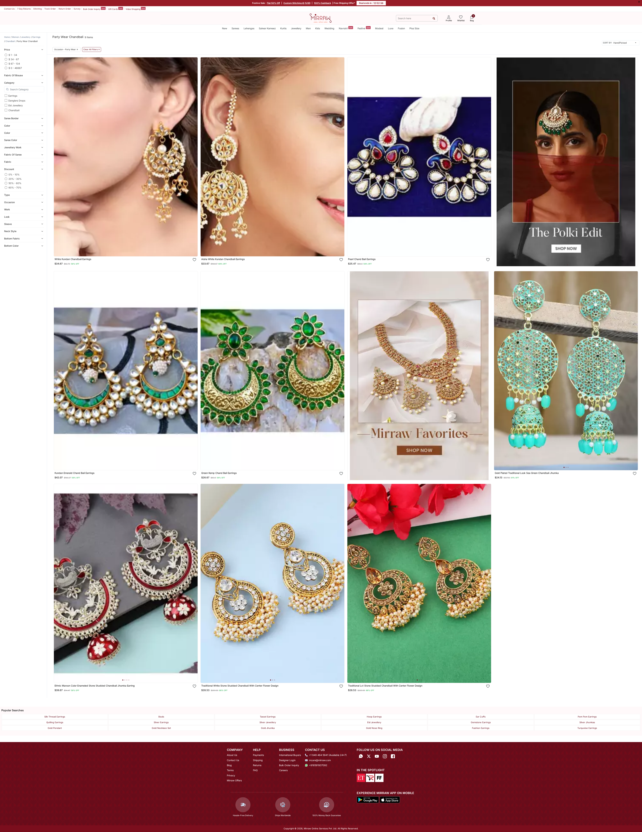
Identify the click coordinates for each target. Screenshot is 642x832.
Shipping (258, 760)
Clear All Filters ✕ (91, 49)
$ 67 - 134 (14, 63)
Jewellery (296, 28)
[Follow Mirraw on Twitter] (368, 756)
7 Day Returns (24, 9)
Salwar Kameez (267, 28)
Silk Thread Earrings (54, 716)
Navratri (345, 28)
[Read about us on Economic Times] (361, 777)
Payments (258, 755)
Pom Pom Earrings (587, 716)
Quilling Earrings (54, 722)
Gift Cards (115, 8)
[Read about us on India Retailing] (370, 777)
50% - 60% (15, 183)
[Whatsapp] (360, 756)
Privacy (231, 775)
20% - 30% (15, 178)
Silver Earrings (161, 722)
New (224, 28)
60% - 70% (15, 187)
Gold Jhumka (268, 728)
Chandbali (13, 110)
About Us (232, 755)
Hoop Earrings (374, 716)
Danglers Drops (16, 100)
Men (308, 28)
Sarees (235, 28)
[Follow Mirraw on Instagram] (385, 756)
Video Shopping (135, 8)
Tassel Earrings (268, 716)
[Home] (320, 18)
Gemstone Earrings (481, 722)
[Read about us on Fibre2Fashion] (379, 777)
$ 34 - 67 (14, 59)
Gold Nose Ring (374, 728)
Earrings (12, 95)
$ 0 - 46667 (15, 68)
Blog (229, 765)
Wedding (329, 28)
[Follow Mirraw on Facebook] (393, 756)
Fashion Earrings (480, 728)
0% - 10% (14, 174)
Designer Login (287, 760)
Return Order (65, 9)
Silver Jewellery (268, 722)
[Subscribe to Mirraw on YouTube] (376, 756)
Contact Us (9, 9)
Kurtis (283, 28)
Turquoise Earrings (587, 728)
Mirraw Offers (234, 780)
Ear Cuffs (481, 716)
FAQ (255, 770)
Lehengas (249, 28)
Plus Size (414, 28)
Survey (77, 9)
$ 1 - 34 (13, 55)
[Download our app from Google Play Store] (368, 799)
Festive (364, 28)
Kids (317, 28)
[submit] (433, 18)
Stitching (37, 9)
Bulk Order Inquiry (94, 8)
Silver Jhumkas (587, 722)
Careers (283, 770)
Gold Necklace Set (161, 728)
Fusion (401, 28)
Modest (379, 28)
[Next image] (633, 370)
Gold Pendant (55, 728)
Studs (161, 716)
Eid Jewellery (15, 105)
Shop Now (128, 250)
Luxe (390, 28)
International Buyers (290, 755)
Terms (230, 770)
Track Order (50, 9)
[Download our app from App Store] (390, 799)
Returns (257, 765)
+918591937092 (318, 765)
